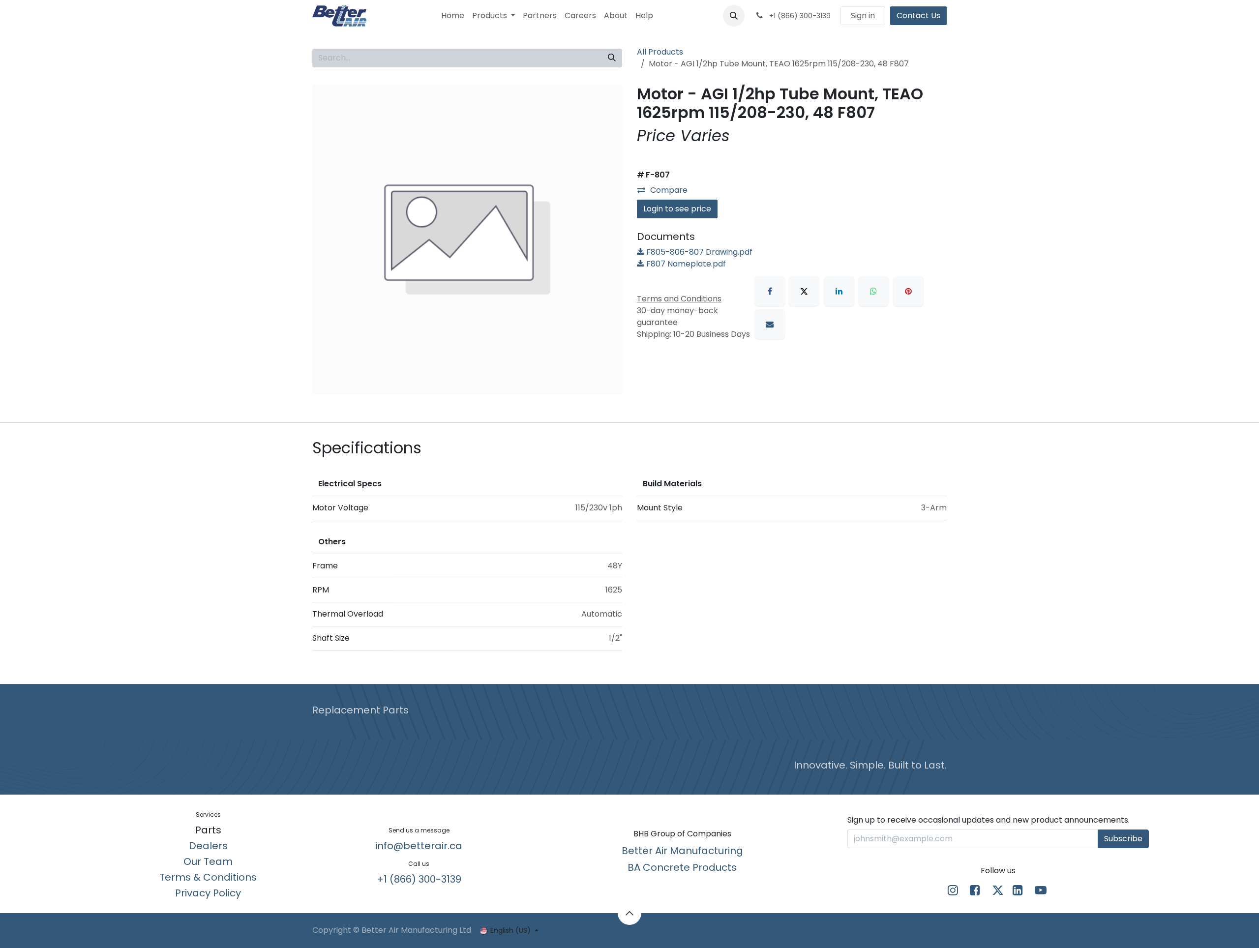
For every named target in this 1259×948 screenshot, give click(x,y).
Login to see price (677, 208)
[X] (804, 291)
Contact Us (918, 15)
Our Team (208, 861)
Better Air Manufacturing (682, 851)
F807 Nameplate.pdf (685, 263)
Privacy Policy (208, 893)
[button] (734, 16)
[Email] (769, 324)
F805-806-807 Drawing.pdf (698, 252)
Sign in (863, 15)
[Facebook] (769, 291)
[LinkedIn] (839, 291)
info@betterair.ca (418, 846)
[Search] (611, 58)
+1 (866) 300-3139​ (419, 879)
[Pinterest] (908, 291)
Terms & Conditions (208, 877)
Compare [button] (669, 190)
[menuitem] (452, 16)
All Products (660, 52)
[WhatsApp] (873, 291)
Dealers (208, 846)
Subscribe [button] (1123, 838)
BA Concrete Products (682, 867)
